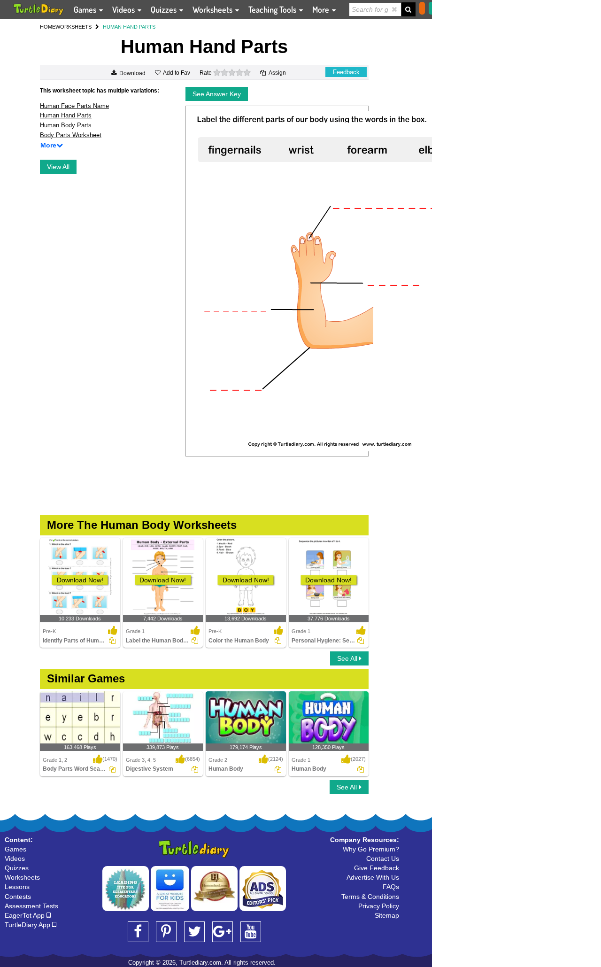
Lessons (17, 886)
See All (348, 658)
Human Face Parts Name (74, 105)
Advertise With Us (373, 877)
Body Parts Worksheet (70, 135)
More (321, 9)
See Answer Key (217, 94)
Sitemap (387, 915)
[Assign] (112, 640)
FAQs (391, 886)
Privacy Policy (378, 906)
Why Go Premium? (371, 849)
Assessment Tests (31, 906)
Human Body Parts (66, 125)
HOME (47, 27)
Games (86, 9)
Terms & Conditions (370, 896)
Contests (18, 896)
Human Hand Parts (66, 115)
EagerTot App (25, 915)
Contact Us (382, 858)
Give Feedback (376, 868)
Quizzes (164, 9)
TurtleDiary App (28, 924)
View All (58, 166)
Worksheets (213, 9)
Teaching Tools (273, 9)
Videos (124, 9)
